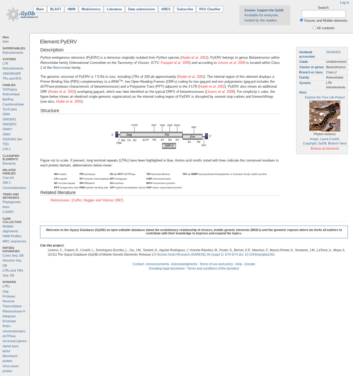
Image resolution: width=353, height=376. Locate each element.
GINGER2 (10, 124)
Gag (6, 291)
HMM (71, 9)
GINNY (7, 129)
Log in (344, 2)
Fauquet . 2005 (175, 63)
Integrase (9, 316)
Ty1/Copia (10, 109)
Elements (9, 163)
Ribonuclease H (14, 311)
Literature (114, 9)
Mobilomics (91, 9)
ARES (166, 9)
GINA (6, 114)
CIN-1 (7, 149)
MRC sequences (14, 241)
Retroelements (13, 52)
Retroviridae (11, 94)
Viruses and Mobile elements (326, 20)
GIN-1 (7, 182)
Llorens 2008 (220, 92)
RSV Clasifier (209, 9)
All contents (326, 28)
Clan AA (8, 177)
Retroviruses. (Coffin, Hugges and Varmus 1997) (87, 200)
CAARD (8, 211)
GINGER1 (10, 119)
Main (41, 9)
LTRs (6, 286)
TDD (6, 144)
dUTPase (9, 336)
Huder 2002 (194, 57)
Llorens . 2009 (231, 63)
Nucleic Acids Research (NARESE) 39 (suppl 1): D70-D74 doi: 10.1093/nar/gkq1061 (216, 254)
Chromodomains (14, 187)
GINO (6, 134)
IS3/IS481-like (12, 139)
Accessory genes (15, 341)
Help (238, 264)
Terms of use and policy (216, 264)
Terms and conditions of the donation (213, 268)
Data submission (141, 9)
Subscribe (185, 9)
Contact (138, 264)
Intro (6, 41)
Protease (9, 296)
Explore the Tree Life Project (325, 97)
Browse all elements (325, 148)
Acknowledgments (184, 264)
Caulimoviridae (13, 104)
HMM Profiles (12, 236)
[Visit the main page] (21, 14)
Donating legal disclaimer (167, 268)
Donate (250, 264)
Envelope (9, 321)
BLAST (55, 9)
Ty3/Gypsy (10, 89)
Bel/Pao (8, 99)
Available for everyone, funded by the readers (263, 15)
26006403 (333, 52)
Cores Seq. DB (13, 255)
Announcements (157, 264)
